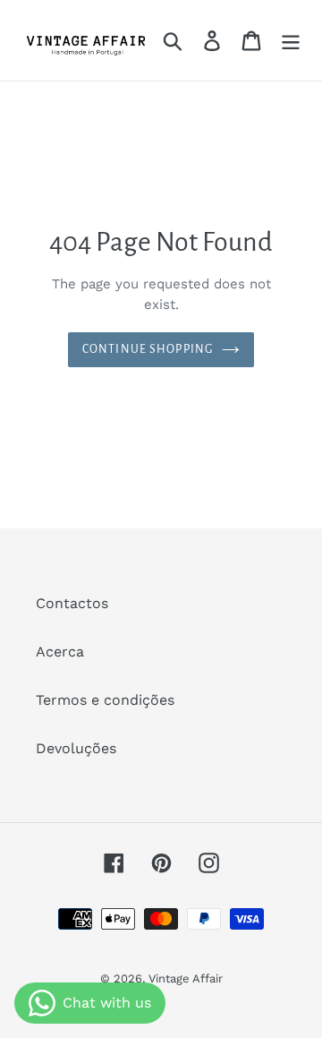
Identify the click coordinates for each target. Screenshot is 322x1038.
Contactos (72, 603)
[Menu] (290, 41)
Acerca (60, 651)
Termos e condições (105, 699)
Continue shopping (147, 349)
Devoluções (76, 748)
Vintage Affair (185, 978)
